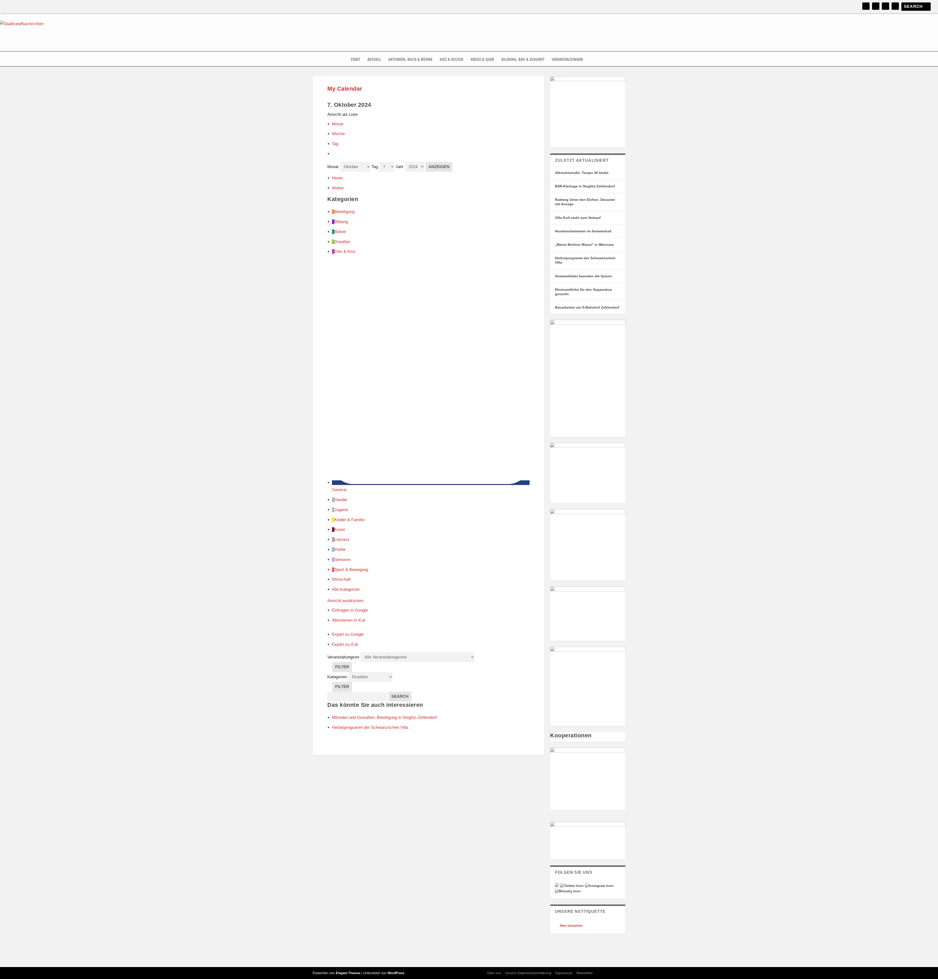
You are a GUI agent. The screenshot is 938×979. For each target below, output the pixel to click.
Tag (335, 143)
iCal (348, 620)
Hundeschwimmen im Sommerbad (583, 231)
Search (401, 696)
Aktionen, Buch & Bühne (410, 59)
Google (350, 610)
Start (355, 59)
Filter (343, 668)
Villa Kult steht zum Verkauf (578, 218)
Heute (337, 178)
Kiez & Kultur (451, 59)
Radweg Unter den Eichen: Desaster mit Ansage (585, 202)
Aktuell (374, 59)
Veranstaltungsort (343, 657)
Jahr (399, 166)
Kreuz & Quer (482, 59)
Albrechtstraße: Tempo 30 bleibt (581, 173)
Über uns (494, 973)
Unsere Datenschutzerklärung (528, 973)
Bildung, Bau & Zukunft (522, 59)
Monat (337, 124)
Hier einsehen (571, 925)
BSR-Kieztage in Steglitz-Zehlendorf (585, 186)
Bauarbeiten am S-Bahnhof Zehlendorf (587, 307)
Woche (338, 133)
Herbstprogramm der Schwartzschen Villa (585, 260)
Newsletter (584, 973)
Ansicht (345, 600)
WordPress (396, 973)
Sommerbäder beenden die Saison (583, 276)
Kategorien (337, 677)
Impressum (564, 973)
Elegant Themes (348, 973)
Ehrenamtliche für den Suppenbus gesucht (583, 292)
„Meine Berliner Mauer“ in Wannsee (584, 245)
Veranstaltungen (567, 59)
